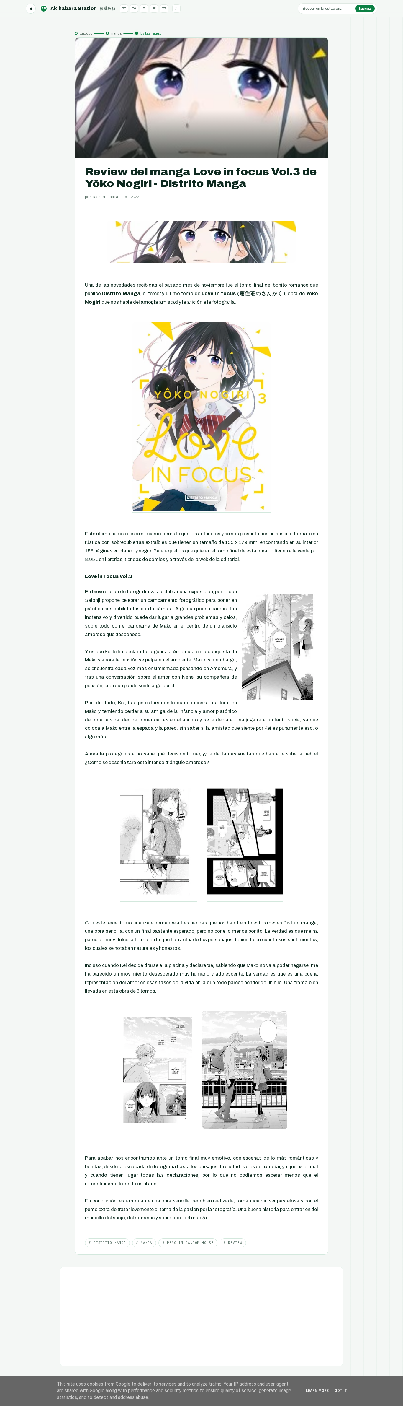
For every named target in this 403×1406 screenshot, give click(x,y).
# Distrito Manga (107, 1243)
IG (134, 8)
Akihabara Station (78, 8)
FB (154, 8)
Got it (341, 1391)
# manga (144, 1243)
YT (164, 8)
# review (233, 1243)
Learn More (317, 1391)
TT (124, 8)
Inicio (86, 33)
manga (116, 33)
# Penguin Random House (187, 1243)
